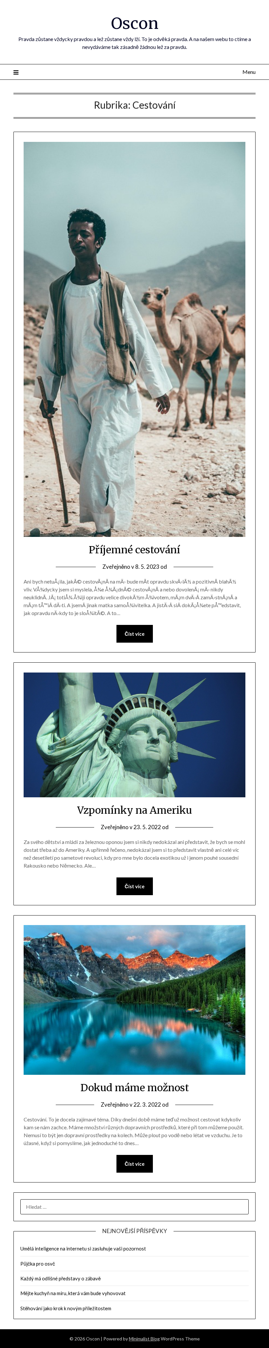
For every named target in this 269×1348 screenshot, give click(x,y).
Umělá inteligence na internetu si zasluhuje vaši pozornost (83, 1248)
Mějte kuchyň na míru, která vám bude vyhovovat (73, 1293)
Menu (249, 72)
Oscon (134, 23)
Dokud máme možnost (134, 1087)
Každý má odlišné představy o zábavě (60, 1278)
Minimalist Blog (144, 1338)
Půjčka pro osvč (37, 1264)
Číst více (135, 634)
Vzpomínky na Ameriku (134, 810)
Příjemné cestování (134, 549)
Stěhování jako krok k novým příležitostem (65, 1308)
